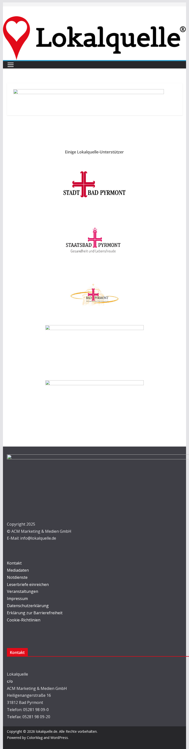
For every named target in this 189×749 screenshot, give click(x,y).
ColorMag (35, 737)
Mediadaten (18, 570)
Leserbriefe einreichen (28, 584)
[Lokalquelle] (94, 19)
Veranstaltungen (22, 591)
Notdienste (17, 577)
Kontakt (14, 563)
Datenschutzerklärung (28, 605)
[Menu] (10, 64)
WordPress (59, 737)
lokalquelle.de (46, 731)
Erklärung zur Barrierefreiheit (35, 613)
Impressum (17, 598)
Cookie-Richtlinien (23, 620)
